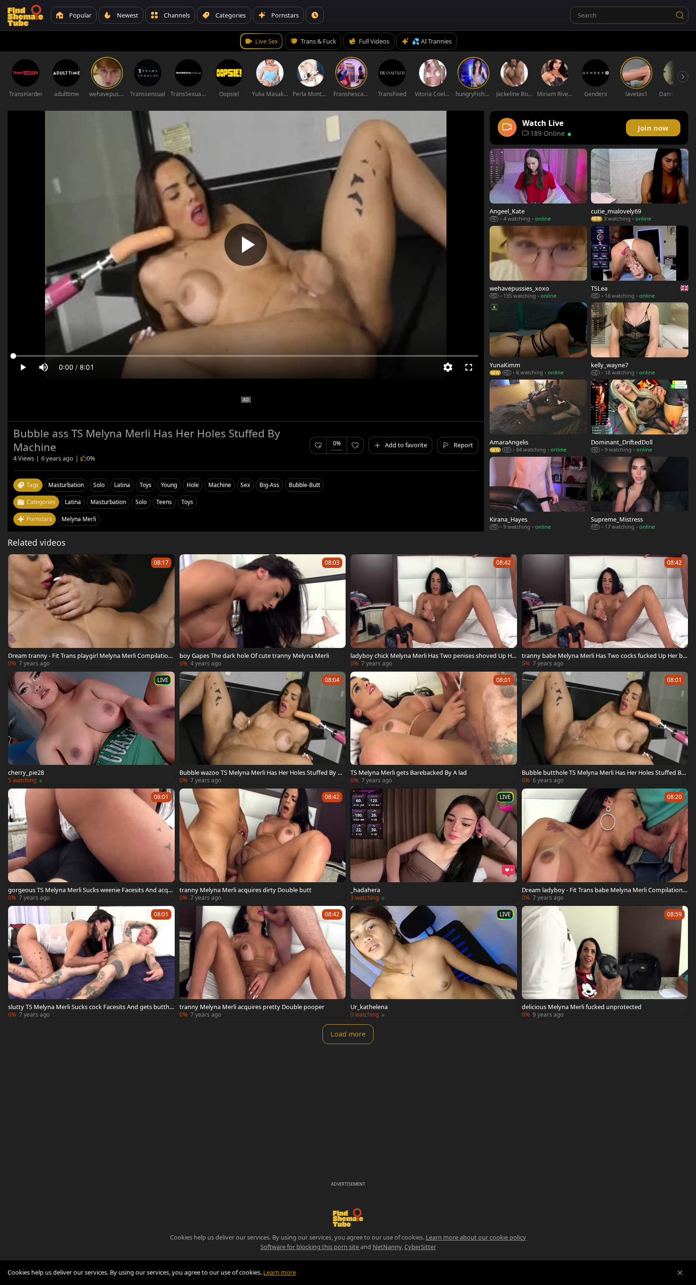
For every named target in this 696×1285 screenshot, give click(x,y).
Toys (187, 502)
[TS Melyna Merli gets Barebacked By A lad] (433, 728)
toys (146, 485)
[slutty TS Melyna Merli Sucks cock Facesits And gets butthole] (91, 962)
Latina (73, 502)
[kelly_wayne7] (639, 339)
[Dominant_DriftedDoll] (639, 416)
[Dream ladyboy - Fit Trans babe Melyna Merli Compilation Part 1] (605, 845)
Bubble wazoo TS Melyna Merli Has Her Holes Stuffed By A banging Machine (260, 772)
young (169, 485)
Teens (164, 502)
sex (245, 485)
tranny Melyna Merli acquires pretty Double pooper (251, 1006)
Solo (141, 502)
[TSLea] (639, 262)
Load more (348, 1033)
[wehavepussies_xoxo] (538, 262)
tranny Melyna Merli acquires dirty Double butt (245, 890)
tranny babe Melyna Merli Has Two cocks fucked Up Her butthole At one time (604, 655)
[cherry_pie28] (91, 728)
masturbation (66, 485)
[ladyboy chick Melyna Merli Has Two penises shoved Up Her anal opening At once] (433, 610)
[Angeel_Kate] (538, 185)
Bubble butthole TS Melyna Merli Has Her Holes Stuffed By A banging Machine (603, 772)
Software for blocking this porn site (310, 1246)
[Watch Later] (315, 15)
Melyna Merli (79, 519)
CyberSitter (420, 1246)
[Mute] (43, 367)
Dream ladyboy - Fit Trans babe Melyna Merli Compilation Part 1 (605, 890)
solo (99, 485)
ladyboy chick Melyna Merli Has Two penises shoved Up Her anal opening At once (432, 655)
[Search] (680, 15)
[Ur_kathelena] (433, 962)
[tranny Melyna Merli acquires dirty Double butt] (262, 845)
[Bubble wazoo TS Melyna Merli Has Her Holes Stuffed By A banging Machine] (262, 728)
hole (193, 485)
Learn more (279, 1272)
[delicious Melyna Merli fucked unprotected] (605, 962)
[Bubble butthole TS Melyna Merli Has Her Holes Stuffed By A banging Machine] (605, 728)
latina (122, 485)
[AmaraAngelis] (538, 416)
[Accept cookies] (679, 1272)
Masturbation (108, 502)
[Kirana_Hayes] (538, 493)
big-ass (269, 485)
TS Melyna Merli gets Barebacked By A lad (408, 772)
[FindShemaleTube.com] (25, 15)
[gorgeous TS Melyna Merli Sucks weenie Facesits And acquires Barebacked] (91, 845)
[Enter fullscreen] (468, 367)
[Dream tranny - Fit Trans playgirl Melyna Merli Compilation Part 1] (91, 610)
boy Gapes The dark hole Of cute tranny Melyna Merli (254, 655)
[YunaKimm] (538, 339)
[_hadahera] (433, 845)
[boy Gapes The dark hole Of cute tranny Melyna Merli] (262, 610)
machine (219, 485)
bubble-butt (304, 485)
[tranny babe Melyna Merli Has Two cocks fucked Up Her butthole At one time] (605, 610)
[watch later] (19, 565)
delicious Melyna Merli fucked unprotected (582, 1006)
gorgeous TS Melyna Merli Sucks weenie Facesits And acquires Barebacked (90, 890)
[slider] (245, 356)
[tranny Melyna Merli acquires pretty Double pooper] (262, 962)
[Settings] (447, 367)
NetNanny (387, 1246)
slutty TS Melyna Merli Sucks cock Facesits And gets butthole (90, 1006)
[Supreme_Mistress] (639, 493)
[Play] (245, 244)
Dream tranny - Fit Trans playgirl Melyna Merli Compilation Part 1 (90, 655)
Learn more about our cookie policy (476, 1237)
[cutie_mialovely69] (639, 185)
